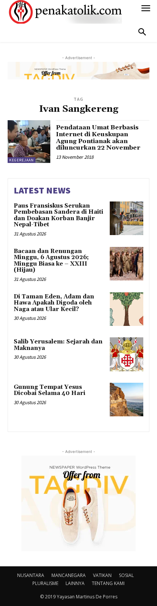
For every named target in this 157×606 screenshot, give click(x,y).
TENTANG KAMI (108, 583)
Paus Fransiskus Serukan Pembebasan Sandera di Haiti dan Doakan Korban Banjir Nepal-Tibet (58, 215)
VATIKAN (102, 575)
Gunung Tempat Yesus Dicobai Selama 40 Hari (49, 390)
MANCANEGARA (68, 575)
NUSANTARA (30, 575)
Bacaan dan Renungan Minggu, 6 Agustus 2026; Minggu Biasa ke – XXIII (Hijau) (51, 261)
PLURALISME (45, 583)
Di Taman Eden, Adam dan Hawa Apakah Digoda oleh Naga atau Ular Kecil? (54, 303)
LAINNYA (75, 583)
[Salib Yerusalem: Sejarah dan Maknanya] (126, 354)
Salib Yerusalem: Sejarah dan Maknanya (58, 345)
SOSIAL (126, 575)
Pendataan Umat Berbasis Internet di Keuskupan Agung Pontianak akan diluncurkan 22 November (98, 138)
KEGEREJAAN (21, 160)
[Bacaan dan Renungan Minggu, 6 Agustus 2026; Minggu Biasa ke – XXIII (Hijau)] (126, 263)
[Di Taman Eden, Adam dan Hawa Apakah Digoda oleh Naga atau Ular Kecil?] (126, 309)
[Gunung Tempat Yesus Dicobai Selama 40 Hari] (126, 399)
